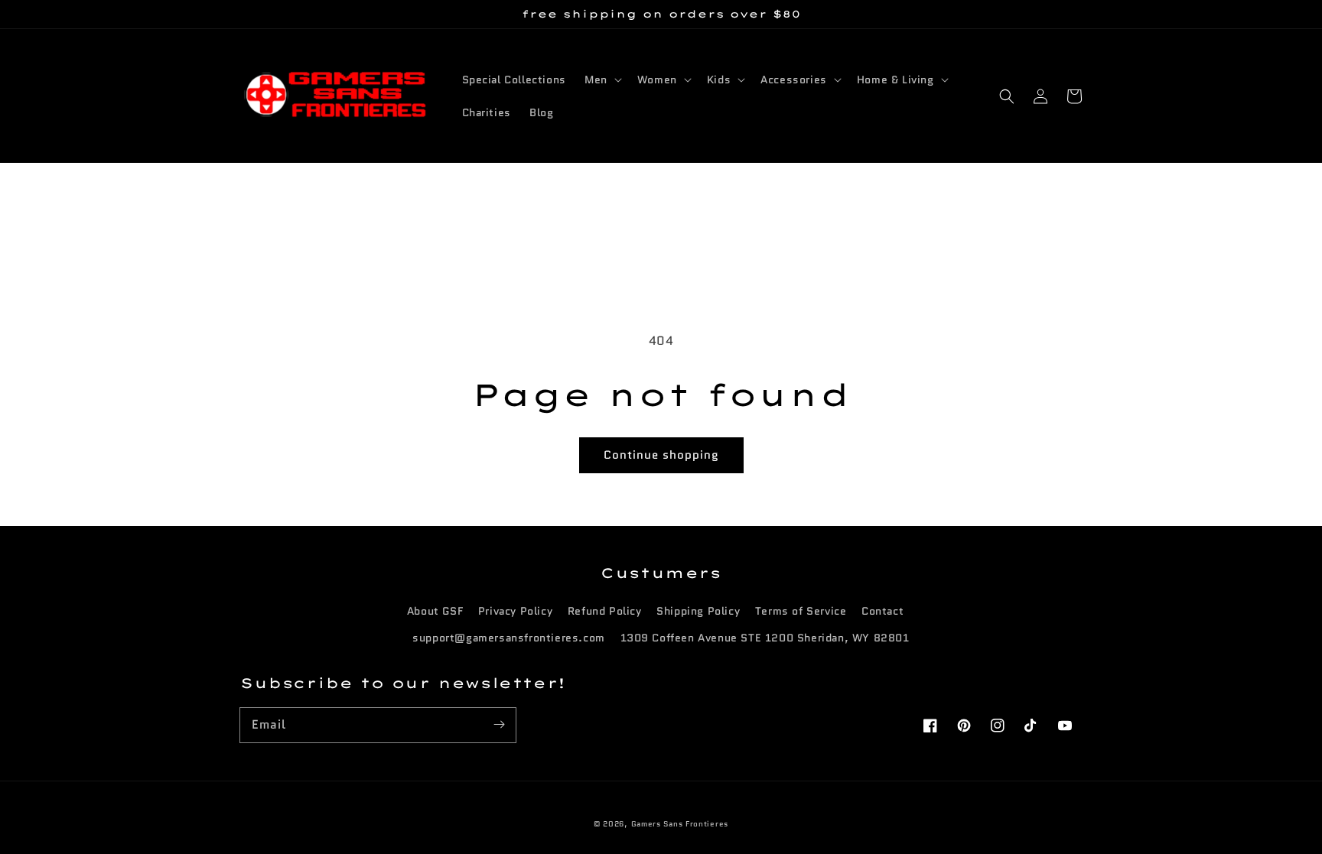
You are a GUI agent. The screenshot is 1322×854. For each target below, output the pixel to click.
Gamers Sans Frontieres (679, 824)
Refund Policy (605, 611)
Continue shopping (661, 454)
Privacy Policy (515, 611)
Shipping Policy (698, 611)
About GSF (435, 611)
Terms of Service (801, 611)
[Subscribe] (499, 725)
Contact (882, 611)
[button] (1007, 96)
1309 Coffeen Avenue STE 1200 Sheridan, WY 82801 (765, 637)
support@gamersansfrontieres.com (508, 637)
